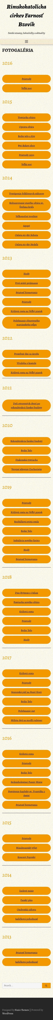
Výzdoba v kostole (26, 363)
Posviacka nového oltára (26, 602)
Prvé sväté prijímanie (26, 283)
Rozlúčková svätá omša (26, 521)
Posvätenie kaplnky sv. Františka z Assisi (26, 793)
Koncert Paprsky (26, 857)
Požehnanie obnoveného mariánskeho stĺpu (26, 322)
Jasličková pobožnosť (26, 919)
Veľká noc (26, 88)
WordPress (7, 1013)
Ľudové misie (26, 890)
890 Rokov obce (26, 145)
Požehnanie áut (26, 711)
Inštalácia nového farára (26, 540)
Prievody (26, 79)
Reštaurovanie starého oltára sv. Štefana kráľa (26, 205)
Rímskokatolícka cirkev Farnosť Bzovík (26, 15)
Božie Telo (26, 450)
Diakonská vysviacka (26, 460)
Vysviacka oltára (26, 117)
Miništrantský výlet (26, 848)
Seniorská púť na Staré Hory (26, 692)
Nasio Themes (22, 1010)
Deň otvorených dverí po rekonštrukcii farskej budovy (26, 405)
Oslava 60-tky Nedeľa (26, 244)
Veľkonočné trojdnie (27, 216)
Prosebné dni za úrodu (26, 354)
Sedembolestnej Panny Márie (26, 782)
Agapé (26, 225)
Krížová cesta (26, 611)
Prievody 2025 (26, 155)
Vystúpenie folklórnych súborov (26, 193)
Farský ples (26, 900)
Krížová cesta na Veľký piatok (26, 311)
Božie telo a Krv (26, 136)
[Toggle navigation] (26, 41)
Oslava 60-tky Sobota (26, 235)
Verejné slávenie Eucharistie (26, 469)
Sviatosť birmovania (26, 292)
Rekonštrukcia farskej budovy (26, 441)
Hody (27, 273)
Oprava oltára (26, 127)
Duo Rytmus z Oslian (26, 593)
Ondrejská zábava (26, 909)
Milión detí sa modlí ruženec (26, 720)
